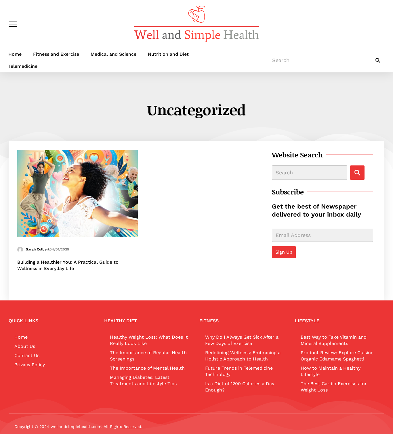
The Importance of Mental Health (147, 368)
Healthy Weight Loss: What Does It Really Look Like (149, 340)
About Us (24, 346)
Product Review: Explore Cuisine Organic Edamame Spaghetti (337, 356)
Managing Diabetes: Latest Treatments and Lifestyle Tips (143, 380)
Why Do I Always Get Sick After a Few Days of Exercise (241, 340)
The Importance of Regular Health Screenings (148, 356)
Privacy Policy (29, 364)
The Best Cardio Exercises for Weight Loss (334, 387)
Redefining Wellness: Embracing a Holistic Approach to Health (243, 356)
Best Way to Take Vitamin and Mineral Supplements (334, 340)
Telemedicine (22, 66)
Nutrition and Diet (168, 54)
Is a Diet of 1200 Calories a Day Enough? (239, 387)
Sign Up (283, 252)
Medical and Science (113, 54)
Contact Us (26, 355)
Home (15, 54)
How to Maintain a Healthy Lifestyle (330, 371)
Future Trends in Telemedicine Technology (239, 371)
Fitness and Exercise (56, 54)
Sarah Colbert (37, 249)
